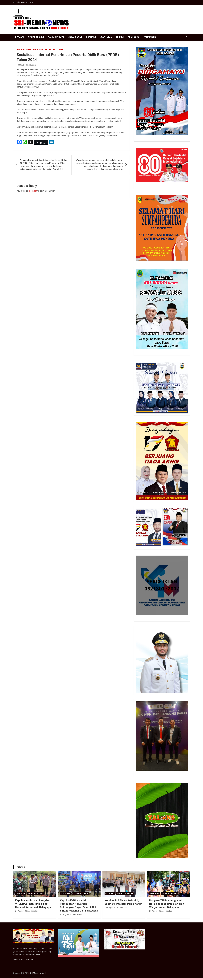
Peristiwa (20, 894)
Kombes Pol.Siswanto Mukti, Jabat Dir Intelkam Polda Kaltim (123, 902)
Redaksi (19, 37)
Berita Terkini (36, 37)
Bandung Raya (56, 37)
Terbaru (20, 867)
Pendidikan (150, 37)
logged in (33, 191)
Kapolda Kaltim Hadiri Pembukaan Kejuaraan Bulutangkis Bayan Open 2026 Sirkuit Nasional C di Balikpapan (79, 905)
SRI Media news (37, 973)
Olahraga (133, 37)
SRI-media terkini (54, 50)
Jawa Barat (75, 37)
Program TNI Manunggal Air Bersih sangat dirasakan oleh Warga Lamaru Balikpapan (166, 904)
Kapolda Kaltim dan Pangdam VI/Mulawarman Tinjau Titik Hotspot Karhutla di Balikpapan (33, 904)
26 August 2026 (67, 914)
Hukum (120, 37)
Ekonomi (91, 37)
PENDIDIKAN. (38, 50)
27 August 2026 (22, 911)
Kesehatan (106, 37)
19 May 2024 (22, 65)
